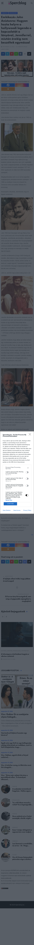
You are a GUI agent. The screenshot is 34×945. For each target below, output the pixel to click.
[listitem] (17, 468)
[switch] (27, 472)
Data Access (16, 510)
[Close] (30, 435)
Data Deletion (7, 510)
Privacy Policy (27, 510)
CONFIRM (10, 503)
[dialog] (17, 472)
